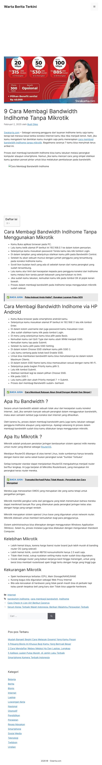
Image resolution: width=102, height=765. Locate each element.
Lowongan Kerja (16, 702)
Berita (11, 684)
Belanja (12, 679)
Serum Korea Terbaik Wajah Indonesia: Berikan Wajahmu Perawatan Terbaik (48, 607)
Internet (12, 594)
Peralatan (13, 720)
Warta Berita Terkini (20, 7)
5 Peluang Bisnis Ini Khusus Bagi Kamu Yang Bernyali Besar (39, 644)
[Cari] (51, 616)
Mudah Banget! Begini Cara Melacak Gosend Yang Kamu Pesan (42, 639)
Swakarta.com (11, 132)
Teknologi (13, 738)
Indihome (64, 599)
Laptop (11, 697)
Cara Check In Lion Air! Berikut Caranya (29, 603)
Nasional (12, 706)
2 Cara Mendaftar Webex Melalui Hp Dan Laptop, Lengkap (39, 648)
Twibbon (12, 742)
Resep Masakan (16, 724)
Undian (12, 747)
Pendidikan (14, 715)
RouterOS (46, 447)
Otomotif (12, 711)
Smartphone (14, 729)
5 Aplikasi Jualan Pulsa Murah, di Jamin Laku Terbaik (36, 653)
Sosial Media (15, 733)
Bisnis (11, 688)
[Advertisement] (51, 36)
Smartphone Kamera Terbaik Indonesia (29, 657)
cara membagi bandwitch (44, 599)
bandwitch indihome (18, 599)
